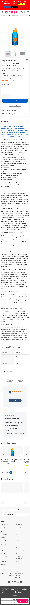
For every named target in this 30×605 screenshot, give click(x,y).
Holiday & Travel (5, 15)
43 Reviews (10, 463)
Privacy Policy (17, 592)
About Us (4, 540)
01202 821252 (19, 574)
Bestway (18, 553)
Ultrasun (3, 550)
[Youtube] (15, 582)
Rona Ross (18, 548)
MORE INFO (21, 3)
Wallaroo (3, 548)
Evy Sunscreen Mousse (21, 550)
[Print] (9, 113)
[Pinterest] (15, 113)
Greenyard (3, 561)
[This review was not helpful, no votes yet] (23, 433)
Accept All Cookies (15, 602)
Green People (4, 556)
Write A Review (15, 401)
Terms (17, 540)
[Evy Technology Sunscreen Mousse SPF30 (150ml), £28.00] (12, 451)
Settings (15, 596)
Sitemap (3, 537)
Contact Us (4, 534)
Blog (17, 534)
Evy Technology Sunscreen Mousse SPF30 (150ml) (9, 460)
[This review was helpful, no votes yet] (20, 433)
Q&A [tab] (11, 372)
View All (3, 564)
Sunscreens (15, 15)
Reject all (15, 599)
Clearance (18, 527)
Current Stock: (6, 91)
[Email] (6, 113)
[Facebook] (3, 113)
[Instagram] (21, 582)
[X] (12, 113)
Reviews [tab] (5, 372)
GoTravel (18, 561)
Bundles (21, 15)
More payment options (15, 106)
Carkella (3, 553)
